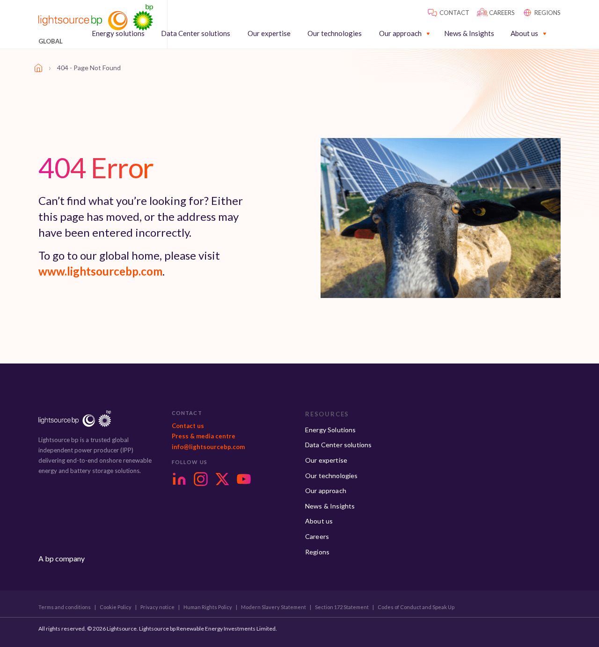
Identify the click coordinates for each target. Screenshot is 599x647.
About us (524, 33)
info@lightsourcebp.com (208, 446)
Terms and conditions (64, 607)
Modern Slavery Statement (273, 607)
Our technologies (334, 33)
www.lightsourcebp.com (100, 271)
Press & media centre (203, 436)
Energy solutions (118, 33)
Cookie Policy (115, 607)
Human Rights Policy (207, 607)
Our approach (400, 33)
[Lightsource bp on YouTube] (243, 479)
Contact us (188, 425)
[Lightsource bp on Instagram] (200, 479)
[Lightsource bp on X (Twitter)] (222, 479)
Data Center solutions (195, 33)
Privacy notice (157, 607)
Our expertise (269, 33)
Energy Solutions (330, 430)
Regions (317, 552)
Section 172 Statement (342, 607)
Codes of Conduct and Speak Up (416, 607)
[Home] (38, 68)
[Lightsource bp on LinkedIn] (179, 479)
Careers (317, 536)
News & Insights (469, 33)
